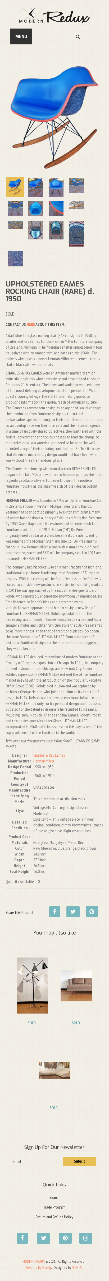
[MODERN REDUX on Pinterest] (63, 1235)
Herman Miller (43, 761)
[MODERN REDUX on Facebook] (21, 1235)
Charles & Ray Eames (49, 755)
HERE (31, 324)
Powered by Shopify (38, 1267)
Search (54, 1197)
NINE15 (76, 1267)
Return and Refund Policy (54, 1216)
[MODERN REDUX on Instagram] (83, 1235)
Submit (79, 1161)
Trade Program (54, 1207)
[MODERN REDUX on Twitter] (41, 1235)
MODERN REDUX (33, 1261)
